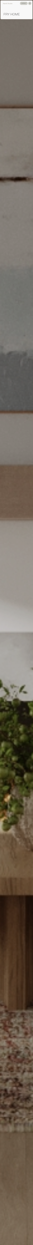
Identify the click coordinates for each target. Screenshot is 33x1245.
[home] (7, 3)
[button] (29, 3)
